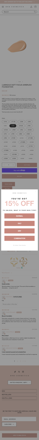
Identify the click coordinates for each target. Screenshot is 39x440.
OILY (19, 223)
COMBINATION (19, 238)
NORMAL (19, 216)
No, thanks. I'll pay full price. (19, 245)
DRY (19, 231)
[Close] (35, 191)
